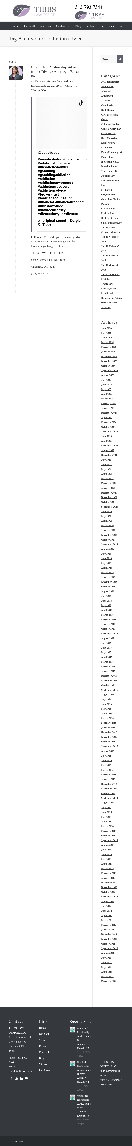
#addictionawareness (55, 183)
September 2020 (109, 506)
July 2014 (106, 807)
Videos (43, 1064)
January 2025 (108, 408)
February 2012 (108, 925)
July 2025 (106, 380)
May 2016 (106, 708)
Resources (44, 1046)
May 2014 (106, 817)
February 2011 (108, 981)
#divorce (71, 214)
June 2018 (106, 600)
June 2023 (106, 436)
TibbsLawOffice (38, 90)
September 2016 (109, 690)
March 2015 (107, 770)
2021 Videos (107, 86)
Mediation (106, 189)
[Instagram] (26, 1078)
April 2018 (106, 610)
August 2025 (107, 375)
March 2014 (107, 826)
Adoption (106, 91)
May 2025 (106, 389)
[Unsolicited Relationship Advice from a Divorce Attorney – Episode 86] (16, 73)
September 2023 (109, 431)
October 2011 (108, 943)
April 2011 (106, 972)
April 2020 (106, 521)
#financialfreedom (70, 202)
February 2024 (108, 422)
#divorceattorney (52, 210)
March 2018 (107, 614)
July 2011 (106, 957)
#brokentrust (48, 194)
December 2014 (109, 784)
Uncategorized (108, 288)
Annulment (107, 96)
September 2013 (109, 840)
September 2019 (109, 544)
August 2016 (107, 694)
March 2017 (107, 661)
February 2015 (108, 774)
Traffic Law (107, 283)
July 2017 (106, 643)
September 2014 (109, 798)
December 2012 (109, 882)
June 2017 (106, 647)
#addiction (46, 179)
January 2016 (108, 727)
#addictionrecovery (53, 186)
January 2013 (108, 878)
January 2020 (108, 530)
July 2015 (106, 755)
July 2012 (106, 906)
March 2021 (107, 478)
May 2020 (106, 516)
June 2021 (106, 464)
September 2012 (109, 896)
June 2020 (106, 511)
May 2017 (106, 652)
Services (43, 1040)
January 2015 (108, 779)
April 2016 (106, 713)
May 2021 (106, 469)
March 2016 (107, 718)
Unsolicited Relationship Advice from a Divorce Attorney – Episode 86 (56, 71)
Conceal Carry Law (111, 128)
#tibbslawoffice (50, 206)
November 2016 (109, 680)
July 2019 (106, 553)
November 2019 (109, 535)
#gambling (46, 171)
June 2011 (106, 962)
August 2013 (107, 845)
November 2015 (109, 737)
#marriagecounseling (55, 198)
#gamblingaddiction (54, 175)
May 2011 (106, 967)
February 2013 (108, 873)
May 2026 (106, 333)
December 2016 (109, 675)
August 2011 (107, 953)
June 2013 (106, 854)
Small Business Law (111, 222)
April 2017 (106, 657)
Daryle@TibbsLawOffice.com (25, 1071)
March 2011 (107, 976)
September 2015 (109, 746)
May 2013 (106, 859)
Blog (41, 1058)
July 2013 (106, 849)
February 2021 (108, 483)
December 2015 (109, 732)
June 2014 (106, 812)
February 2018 (108, 619)
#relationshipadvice (54, 163)
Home (42, 1027)
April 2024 (106, 417)
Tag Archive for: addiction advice (45, 38)
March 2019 (107, 572)
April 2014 (106, 821)
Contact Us (45, 1052)
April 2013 (106, 864)
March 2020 (107, 525)
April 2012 (106, 915)
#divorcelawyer (50, 214)
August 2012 (107, 901)
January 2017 (108, 671)
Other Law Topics (110, 199)
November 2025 (109, 361)
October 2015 (108, 741)
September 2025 (109, 370)
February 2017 (108, 666)
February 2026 (108, 347)
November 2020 (109, 497)
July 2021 (106, 459)
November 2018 (109, 582)
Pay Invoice (45, 1070)
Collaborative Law (110, 124)
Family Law (107, 157)
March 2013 (107, 868)
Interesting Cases (110, 161)
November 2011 (109, 939)
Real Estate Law (109, 218)
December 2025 (109, 356)
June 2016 (106, 704)
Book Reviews (108, 110)
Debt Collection (109, 138)
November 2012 (109, 887)
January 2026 (108, 351)
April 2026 (106, 337)
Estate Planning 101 (111, 152)
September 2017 (109, 633)
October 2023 (108, 427)
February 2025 (108, 403)
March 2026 (107, 342)
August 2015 (107, 751)
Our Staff (44, 1033)
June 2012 (106, 911)
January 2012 (108, 929)
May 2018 (106, 605)
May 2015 (106, 765)
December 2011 (109, 934)
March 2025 (107, 398)
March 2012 (107, 920)
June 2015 (106, 760)
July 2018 (106, 596)
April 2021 (106, 474)
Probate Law (107, 213)
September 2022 (109, 445)
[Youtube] (16, 1078)
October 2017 (108, 629)
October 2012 (108, 892)
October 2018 (108, 586)
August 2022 (107, 450)
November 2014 (109, 788)
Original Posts (55, 81)
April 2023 (106, 441)
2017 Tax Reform (110, 81)
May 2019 (106, 563)
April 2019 (106, 567)
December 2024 (109, 413)
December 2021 (109, 455)
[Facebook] (11, 1078)
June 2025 (106, 384)
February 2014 (108, 831)
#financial (46, 202)
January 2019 (108, 577)
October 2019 (108, 539)
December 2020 (109, 492)
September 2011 (109, 948)
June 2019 (106, 558)
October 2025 (108, 366)
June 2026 (106, 328)
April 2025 (106, 394)
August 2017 (107, 638)
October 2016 (108, 685)
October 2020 (108, 502)
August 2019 (107, 549)
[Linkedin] (21, 1078)
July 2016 (106, 699)
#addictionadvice (52, 190)
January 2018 (108, 624)
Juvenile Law (108, 175)
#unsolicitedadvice (53, 167)
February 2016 (108, 722)
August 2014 (107, 802)
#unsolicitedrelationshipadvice (63, 159)
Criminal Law (108, 133)
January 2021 (108, 488)
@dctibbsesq (48, 152)
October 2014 (108, 793)
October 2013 (108, 835)
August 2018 (107, 591)
